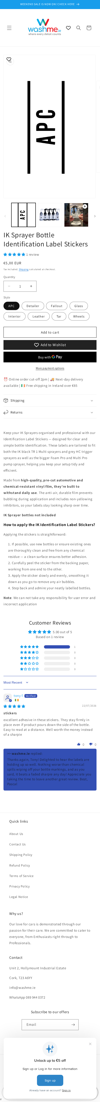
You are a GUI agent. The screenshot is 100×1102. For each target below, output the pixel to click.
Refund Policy (19, 865)
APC (11, 306)
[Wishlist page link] (68, 28)
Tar (59, 316)
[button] (9, 28)
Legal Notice (18, 897)
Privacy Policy (19, 886)
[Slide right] (95, 216)
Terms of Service (21, 876)
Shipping (24, 269)
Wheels (79, 316)
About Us (16, 834)
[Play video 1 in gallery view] (76, 215)
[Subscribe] (73, 1024)
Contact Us (17, 844)
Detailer (33, 306)
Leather (39, 316)
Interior (14, 316)
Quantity (9, 277)
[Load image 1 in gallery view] (23, 215)
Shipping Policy (20, 855)
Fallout (57, 306)
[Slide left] (5, 216)
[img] (14, 706)
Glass (78, 306)
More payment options (50, 368)
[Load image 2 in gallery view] (50, 215)
